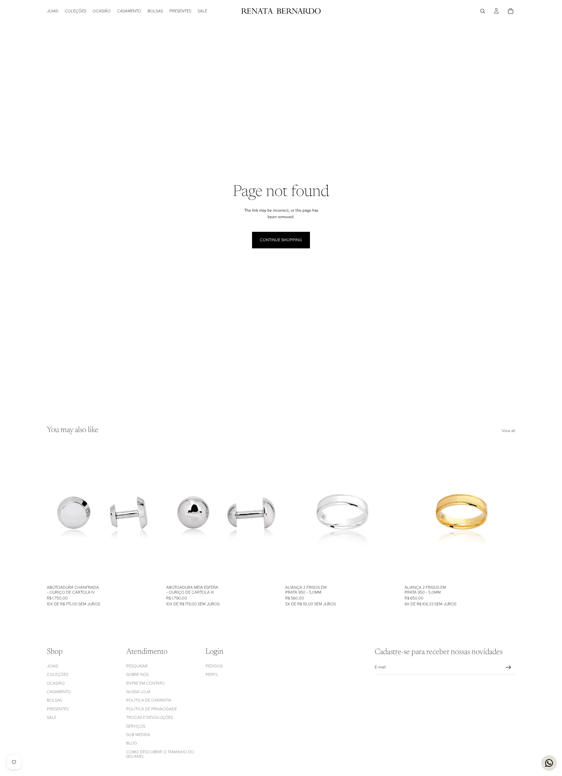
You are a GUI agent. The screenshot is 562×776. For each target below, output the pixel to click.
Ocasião (56, 683)
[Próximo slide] (148, 513)
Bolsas (54, 700)
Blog (131, 743)
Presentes (58, 708)
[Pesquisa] (482, 11)
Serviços (135, 726)
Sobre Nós (137, 674)
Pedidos (214, 665)
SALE (51, 717)
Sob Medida (138, 734)
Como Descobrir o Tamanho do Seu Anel (160, 754)
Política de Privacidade (151, 708)
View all (508, 430)
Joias (52, 665)
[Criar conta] (508, 667)
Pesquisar (137, 665)
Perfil (212, 674)
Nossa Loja (138, 691)
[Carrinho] (510, 11)
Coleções (57, 674)
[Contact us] (549, 763)
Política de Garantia (148, 700)
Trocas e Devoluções (149, 717)
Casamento (59, 691)
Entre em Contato (145, 683)
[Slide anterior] (56, 513)
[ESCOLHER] (386, 572)
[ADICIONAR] (148, 572)
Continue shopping (281, 240)
